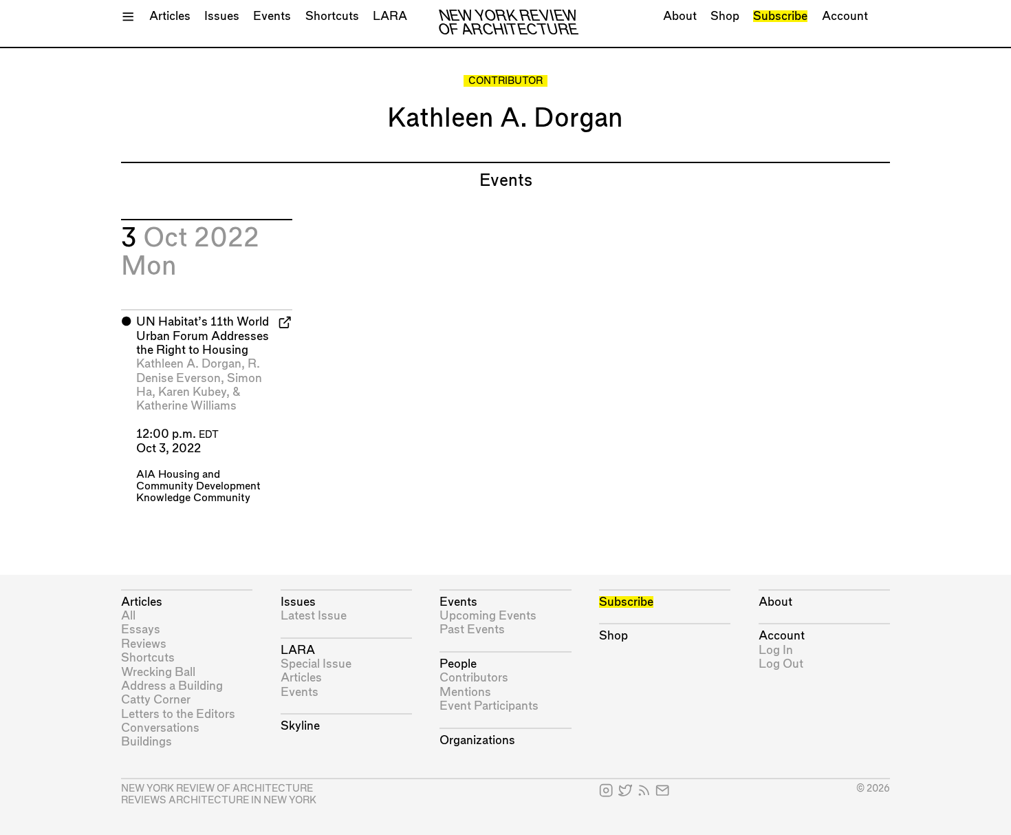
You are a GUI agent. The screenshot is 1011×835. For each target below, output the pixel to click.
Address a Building (172, 686)
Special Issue (316, 664)
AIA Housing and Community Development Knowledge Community (198, 486)
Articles (170, 16)
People (458, 664)
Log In (776, 650)
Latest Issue (314, 616)
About (680, 16)
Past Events (472, 629)
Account (845, 16)
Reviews (143, 644)
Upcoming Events (487, 616)
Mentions (465, 692)
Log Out (781, 664)
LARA (390, 16)
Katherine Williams (186, 406)
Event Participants (489, 706)
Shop (724, 16)
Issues (221, 16)
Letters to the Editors (178, 714)
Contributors (473, 678)
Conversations (160, 728)
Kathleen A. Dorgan (188, 364)
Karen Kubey (192, 392)
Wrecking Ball (158, 672)
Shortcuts (332, 16)
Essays (140, 629)
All (128, 616)
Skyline (300, 726)
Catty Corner (156, 700)
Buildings (146, 742)
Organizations (477, 740)
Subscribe (780, 16)
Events (272, 16)
